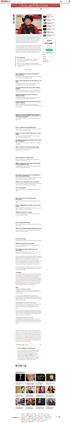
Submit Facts (49, 414)
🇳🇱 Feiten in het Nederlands (36, 419)
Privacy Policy (43, 414)
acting (36, 97)
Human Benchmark (46, 61)
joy (35, 256)
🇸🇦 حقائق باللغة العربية (39, 417)
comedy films (38, 333)
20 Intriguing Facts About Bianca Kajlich (29, 408)
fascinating (29, 45)
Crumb (29, 137)
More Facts (23, 415)
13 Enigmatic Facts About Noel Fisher (49, 408)
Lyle (31, 290)
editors (26, 355)
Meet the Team (34, 413)
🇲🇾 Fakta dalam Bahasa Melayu (25, 419)
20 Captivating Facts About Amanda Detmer (51, 23)
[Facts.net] (6, 1)
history (39, 91)
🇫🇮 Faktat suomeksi (31, 417)
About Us (22, 413)
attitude (17, 231)
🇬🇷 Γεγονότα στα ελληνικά (48, 417)
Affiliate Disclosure (29, 414)
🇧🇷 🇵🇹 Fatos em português (32, 416)
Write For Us (23, 414)
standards (31, 354)
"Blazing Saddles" (19, 333)
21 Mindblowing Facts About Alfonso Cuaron (40, 408)
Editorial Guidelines (39, 10)
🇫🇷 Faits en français (38, 415)
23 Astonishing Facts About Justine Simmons (50, 396)
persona (33, 320)
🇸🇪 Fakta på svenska (48, 416)
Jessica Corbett (48, 8)
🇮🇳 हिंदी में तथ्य (23, 418)
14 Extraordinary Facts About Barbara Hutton (50, 32)
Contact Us (46, 413)
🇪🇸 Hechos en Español (46, 415)
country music (37, 207)
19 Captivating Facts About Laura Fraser (19, 396)
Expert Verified (32, 10)
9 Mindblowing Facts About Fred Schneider (30, 396)
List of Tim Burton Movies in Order (39, 384)
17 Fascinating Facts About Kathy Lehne (19, 408)
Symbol (44, 54)
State (27, 240)
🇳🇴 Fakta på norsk (24, 417)
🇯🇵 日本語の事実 (40, 418)
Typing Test (45, 59)
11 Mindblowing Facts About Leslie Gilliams (30, 384)
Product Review (40, 413)
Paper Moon (24, 276)
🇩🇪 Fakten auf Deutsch (30, 415)
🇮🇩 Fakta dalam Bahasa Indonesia (32, 418)
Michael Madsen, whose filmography (22, 335)
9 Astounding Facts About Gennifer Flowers (40, 396)
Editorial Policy (28, 413)
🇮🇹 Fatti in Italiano (24, 416)
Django (25, 105)
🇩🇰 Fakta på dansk (41, 416)
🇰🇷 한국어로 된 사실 (48, 418)
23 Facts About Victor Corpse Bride (20, 384)
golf (39, 189)
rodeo (17, 77)
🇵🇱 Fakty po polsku (45, 419)
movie (27, 166)
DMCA (35, 414)
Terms (39, 414)
